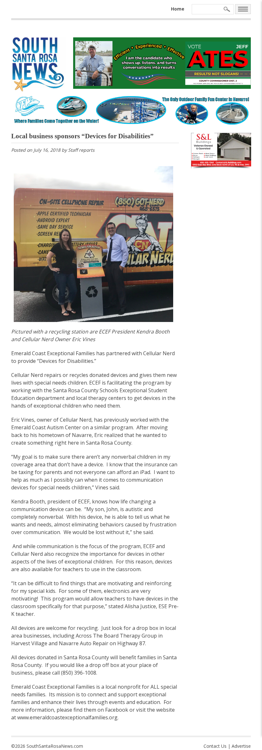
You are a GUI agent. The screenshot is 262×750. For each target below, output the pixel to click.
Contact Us (215, 746)
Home (177, 9)
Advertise (241, 746)
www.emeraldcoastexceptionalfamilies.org (67, 717)
